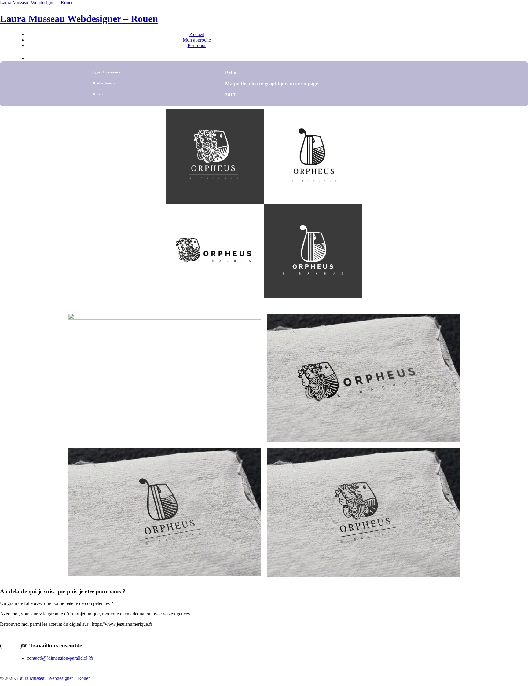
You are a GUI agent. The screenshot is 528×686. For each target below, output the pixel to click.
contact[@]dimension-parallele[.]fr (60, 658)
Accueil (196, 34)
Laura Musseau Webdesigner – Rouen (37, 2)
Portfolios (197, 45)
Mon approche (197, 39)
